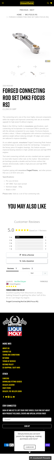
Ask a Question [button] (28, 261)
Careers (6, 378)
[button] (32, 458)
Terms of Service (9, 361)
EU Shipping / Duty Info (11, 367)
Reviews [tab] (10, 268)
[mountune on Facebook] (4, 397)
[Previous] (19, 67)
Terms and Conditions (11, 354)
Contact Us (7, 351)
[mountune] (27, 3)
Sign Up (27, 426)
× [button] (43, 429)
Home (19, 15)
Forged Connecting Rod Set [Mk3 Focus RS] (22, 301)
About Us (6, 348)
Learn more (30, 447)
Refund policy (8, 364)
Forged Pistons (32, 170)
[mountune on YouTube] (6, 397)
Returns (6, 358)
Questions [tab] (26, 268)
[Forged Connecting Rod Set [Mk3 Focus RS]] (27, 43)
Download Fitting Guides (12, 381)
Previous (24, 10)
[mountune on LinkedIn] (11, 397)
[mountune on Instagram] (9, 397)
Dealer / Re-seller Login (12, 391)
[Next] (35, 67)
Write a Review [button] (28, 255)
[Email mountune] (14, 397)
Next (32, 10)
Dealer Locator (9, 384)
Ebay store (7, 388)
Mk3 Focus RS (31, 15)
